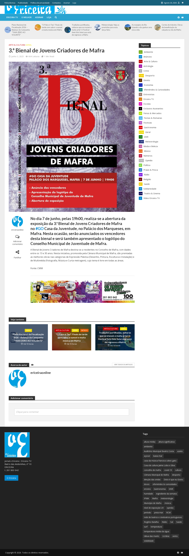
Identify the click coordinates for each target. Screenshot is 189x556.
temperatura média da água (156, 531)
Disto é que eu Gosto (173, 479)
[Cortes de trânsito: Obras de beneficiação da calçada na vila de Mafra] (157, 27)
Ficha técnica (10, 3)
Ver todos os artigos (123, 364)
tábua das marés (151, 536)
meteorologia (167, 498)
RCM (168, 512)
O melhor (26, 17)
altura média (149, 441)
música (168, 503)
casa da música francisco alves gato (160, 460)
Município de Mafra (152, 503)
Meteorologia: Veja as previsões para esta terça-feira (110, 27)
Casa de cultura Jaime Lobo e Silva (159, 465)
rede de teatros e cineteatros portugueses (163, 517)
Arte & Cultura (17, 45)
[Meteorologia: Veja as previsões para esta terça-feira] (97, 27)
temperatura (156, 526)
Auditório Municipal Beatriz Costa (159, 451)
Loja (74, 3)
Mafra (155, 498)
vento (175, 536)
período (147, 512)
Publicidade (23, 3)
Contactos (56, 3)
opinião (170, 507)
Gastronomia (160, 489)
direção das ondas (152, 479)
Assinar (67, 3)
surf (145, 526)
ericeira (147, 489)
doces (146, 484)
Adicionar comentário (17, 242)
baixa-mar (157, 456)
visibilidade (149, 540)
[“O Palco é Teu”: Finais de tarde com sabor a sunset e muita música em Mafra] (37, 27)
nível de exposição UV (154, 507)
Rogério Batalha (151, 522)
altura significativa (167, 441)
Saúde (179, 522)
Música (84, 330)
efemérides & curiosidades (165, 484)
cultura (178, 470)
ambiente (148, 446)
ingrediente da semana (166, 493)
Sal (171, 522)
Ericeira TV (12, 17)
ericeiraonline (17, 229)
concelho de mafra (152, 470)
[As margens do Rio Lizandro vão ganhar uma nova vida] (127, 27)
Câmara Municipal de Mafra (156, 474)
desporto (176, 474)
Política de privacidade (40, 3)
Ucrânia (165, 536)
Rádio (164, 522)
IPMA (146, 498)
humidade (148, 493)
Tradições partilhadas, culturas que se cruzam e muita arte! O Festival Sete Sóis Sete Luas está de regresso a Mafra (81, 30)
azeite (180, 451)
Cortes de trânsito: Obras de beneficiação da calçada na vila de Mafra (172, 27)
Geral (29, 45)
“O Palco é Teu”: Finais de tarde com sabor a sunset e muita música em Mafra (52, 27)
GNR (171, 489)
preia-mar (158, 512)
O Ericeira (11, 478)
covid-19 (168, 470)
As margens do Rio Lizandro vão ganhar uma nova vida (142, 27)
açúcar (147, 456)
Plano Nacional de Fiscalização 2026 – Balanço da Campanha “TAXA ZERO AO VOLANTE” (21, 30)
